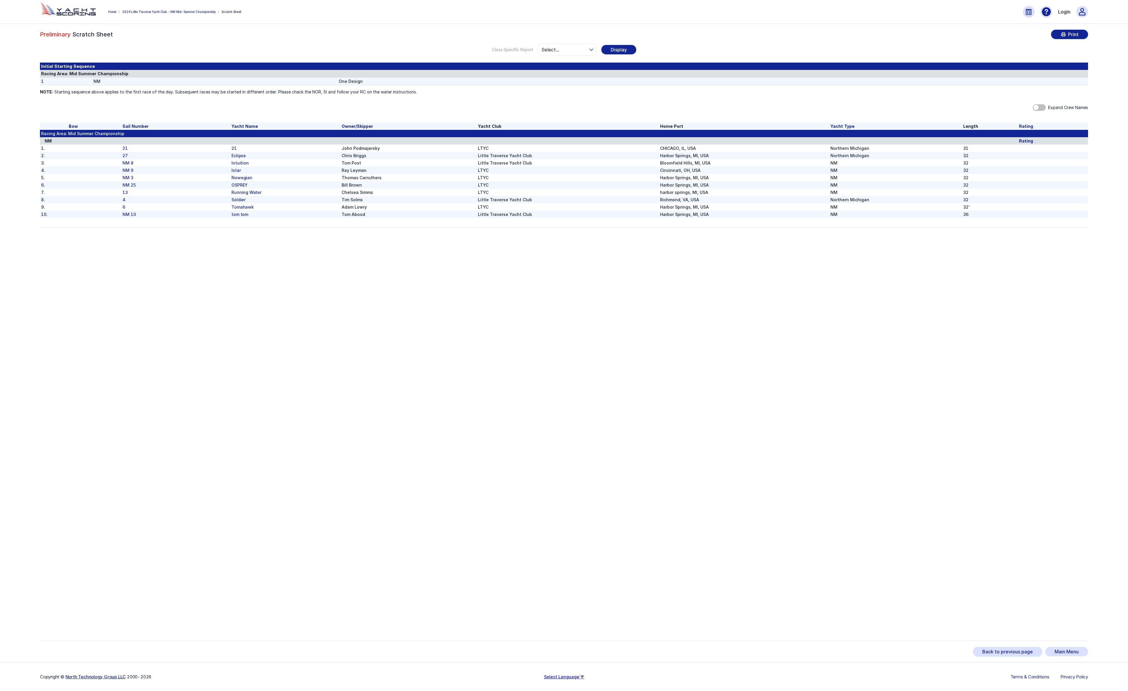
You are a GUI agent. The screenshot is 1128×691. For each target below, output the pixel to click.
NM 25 (129, 184)
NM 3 (127, 177)
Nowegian (241, 177)
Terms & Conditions (1029, 677)
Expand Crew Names (1068, 107)
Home (112, 12)
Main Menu (1067, 652)
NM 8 (127, 162)
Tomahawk (242, 206)
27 (125, 155)
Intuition (240, 162)
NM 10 (129, 214)
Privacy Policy (1074, 677)
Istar (236, 170)
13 (125, 192)
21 (125, 148)
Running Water (246, 192)
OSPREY (239, 184)
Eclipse (238, 155)
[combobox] (564, 49)
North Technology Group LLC (96, 677)
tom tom (239, 214)
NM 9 (127, 170)
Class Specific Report (512, 49)
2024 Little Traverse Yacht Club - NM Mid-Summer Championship (169, 12)
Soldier (238, 199)
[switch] (1039, 107)
